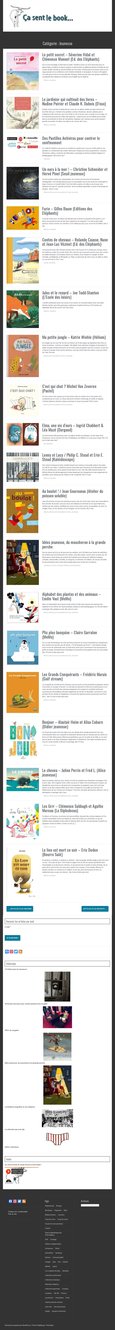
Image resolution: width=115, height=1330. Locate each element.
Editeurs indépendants (53, 1244)
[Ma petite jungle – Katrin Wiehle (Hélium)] (23, 356)
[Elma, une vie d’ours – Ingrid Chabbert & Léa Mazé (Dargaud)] (23, 434)
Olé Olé (56, 1293)
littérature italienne (52, 1284)
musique (65, 1289)
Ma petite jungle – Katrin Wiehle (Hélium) (74, 337)
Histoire (48, 1257)
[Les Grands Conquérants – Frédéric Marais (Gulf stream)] (23, 692)
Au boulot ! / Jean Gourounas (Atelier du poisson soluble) (72, 493)
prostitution (49, 1298)
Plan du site (12, 1214)
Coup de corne (63, 1219)
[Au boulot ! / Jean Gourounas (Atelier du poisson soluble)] (22, 511)
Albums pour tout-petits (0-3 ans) (60, 192)
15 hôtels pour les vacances (16, 969)
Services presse (59, 1307)
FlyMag (40, 1325)
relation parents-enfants (54, 1302)
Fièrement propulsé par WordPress (18, 1325)
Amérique (48, 1210)
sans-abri (48, 1307)
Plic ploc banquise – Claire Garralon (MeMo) (69, 634)
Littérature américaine (53, 1275)
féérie (57, 1248)
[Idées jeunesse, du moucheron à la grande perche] (23, 562)
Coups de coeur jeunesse (54, 1224)
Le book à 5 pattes (57, 565)
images (47, 1262)
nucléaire (48, 1293)
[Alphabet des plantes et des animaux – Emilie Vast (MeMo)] (23, 607)
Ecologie (53, 1239)
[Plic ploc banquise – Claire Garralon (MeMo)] (23, 647)
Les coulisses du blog (52, 1271)
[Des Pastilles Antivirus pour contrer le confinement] (23, 142)
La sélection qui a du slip (14, 1129)
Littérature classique (52, 1280)
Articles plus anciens (19, 909)
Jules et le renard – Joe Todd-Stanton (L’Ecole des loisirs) (70, 295)
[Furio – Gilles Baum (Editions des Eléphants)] (23, 218)
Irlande (65, 1262)
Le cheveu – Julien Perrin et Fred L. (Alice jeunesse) (74, 772)
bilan (65, 1210)
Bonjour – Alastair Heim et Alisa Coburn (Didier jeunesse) (72, 724)
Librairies (65, 1271)
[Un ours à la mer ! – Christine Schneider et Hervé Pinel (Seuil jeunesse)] (23, 183)
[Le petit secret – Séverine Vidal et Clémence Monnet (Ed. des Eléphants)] (23, 71)
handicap (58, 1253)
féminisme (49, 1248)
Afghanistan (49, 1206)
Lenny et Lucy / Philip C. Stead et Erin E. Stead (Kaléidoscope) (72, 457)
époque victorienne (59, 1311)
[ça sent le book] (40, 16)
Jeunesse (52, 80)
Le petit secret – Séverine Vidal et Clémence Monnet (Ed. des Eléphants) (70, 56)
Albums (46, 80)
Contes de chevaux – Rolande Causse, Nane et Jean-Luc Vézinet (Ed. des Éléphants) (75, 242)
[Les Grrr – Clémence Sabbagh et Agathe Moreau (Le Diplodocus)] (23, 822)
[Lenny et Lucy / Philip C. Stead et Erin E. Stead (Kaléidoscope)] (23, 467)
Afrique (59, 1206)
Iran (59, 1262)
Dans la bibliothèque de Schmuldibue (53, 1234)
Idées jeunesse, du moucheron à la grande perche (74, 544)
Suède (47, 1311)
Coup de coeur (50, 1219)
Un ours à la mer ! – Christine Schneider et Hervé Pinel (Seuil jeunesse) (75, 171)
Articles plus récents (95, 909)
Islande (47, 1266)
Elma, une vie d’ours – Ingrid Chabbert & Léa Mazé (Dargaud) (73, 427)
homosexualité (58, 1257)
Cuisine (47, 1228)
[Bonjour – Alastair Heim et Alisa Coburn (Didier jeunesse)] (23, 740)
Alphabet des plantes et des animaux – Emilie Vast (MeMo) (71, 596)
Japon (54, 1266)
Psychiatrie (59, 1298)
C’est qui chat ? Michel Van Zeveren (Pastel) (69, 388)
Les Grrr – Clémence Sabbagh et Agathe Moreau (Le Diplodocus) (72, 808)
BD (44, 444)
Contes (46, 263)
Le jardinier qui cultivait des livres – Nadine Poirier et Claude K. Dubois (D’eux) (74, 101)
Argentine (58, 1210)
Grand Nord (49, 1253)
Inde (54, 1262)
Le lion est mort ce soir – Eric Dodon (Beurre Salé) (70, 852)
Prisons (63, 1293)
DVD (46, 1239)
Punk (67, 1298)
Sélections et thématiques (71, 565)
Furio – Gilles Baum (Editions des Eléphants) (67, 211)
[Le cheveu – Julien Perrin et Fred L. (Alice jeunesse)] (23, 779)
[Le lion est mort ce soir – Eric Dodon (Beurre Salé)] (23, 873)
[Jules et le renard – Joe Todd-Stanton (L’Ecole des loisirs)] (23, 309)
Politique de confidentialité (18, 1212)
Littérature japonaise (52, 1289)
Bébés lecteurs (50, 1215)
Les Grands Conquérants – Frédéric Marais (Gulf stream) (74, 676)
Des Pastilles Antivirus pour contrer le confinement (71, 140)
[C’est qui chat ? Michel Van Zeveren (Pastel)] (23, 400)
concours (61, 1215)
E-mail (8, 927)
